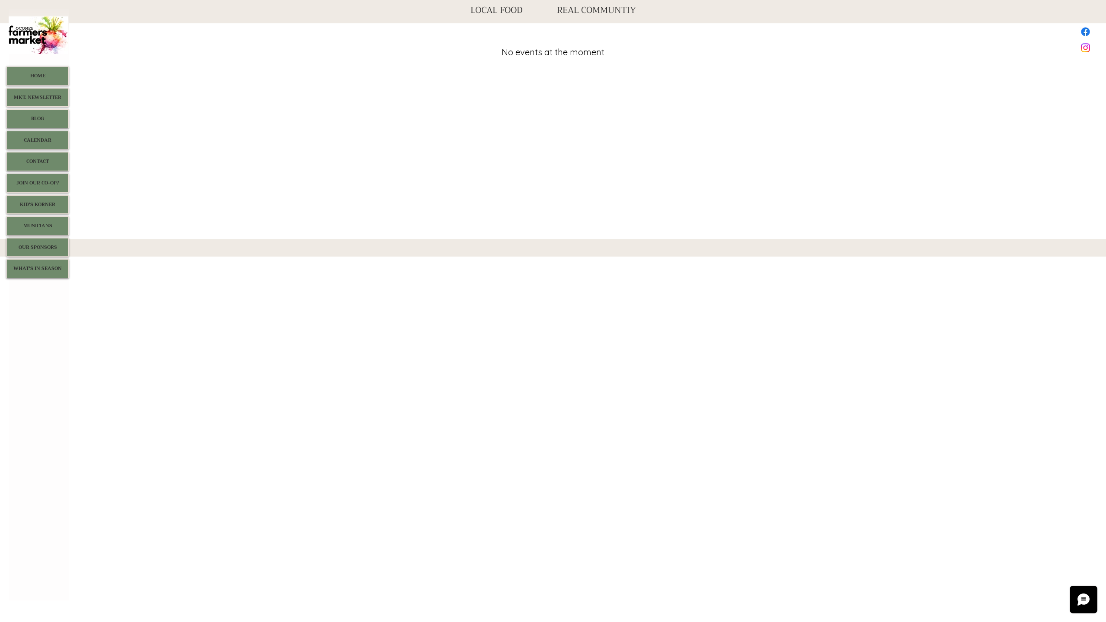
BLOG (37, 118)
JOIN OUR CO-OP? (37, 183)
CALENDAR (37, 140)
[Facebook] (1085, 32)
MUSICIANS (37, 226)
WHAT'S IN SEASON (37, 268)
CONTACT (37, 161)
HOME (37, 76)
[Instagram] (1085, 48)
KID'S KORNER (37, 204)
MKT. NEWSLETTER (37, 97)
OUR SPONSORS (38, 247)
